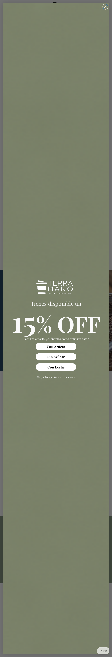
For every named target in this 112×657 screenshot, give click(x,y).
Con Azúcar (56, 346)
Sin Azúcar (56, 356)
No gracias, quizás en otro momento (56, 377)
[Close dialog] (105, 6)
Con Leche (56, 367)
